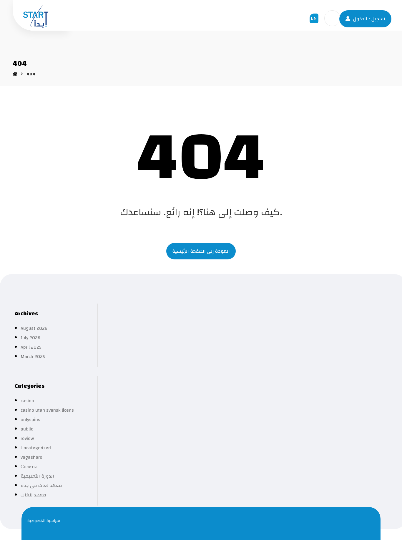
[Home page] (15, 74)
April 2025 (31, 347)
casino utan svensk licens (47, 410)
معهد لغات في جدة (41, 485)
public (27, 429)
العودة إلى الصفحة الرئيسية (201, 251)
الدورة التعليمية (37, 476)
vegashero (31, 457)
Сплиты (29, 466)
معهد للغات (33, 495)
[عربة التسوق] (332, 18)
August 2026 (34, 328)
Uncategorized (36, 447)
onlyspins (30, 419)
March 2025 (33, 356)
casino (27, 400)
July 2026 (30, 337)
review (27, 438)
